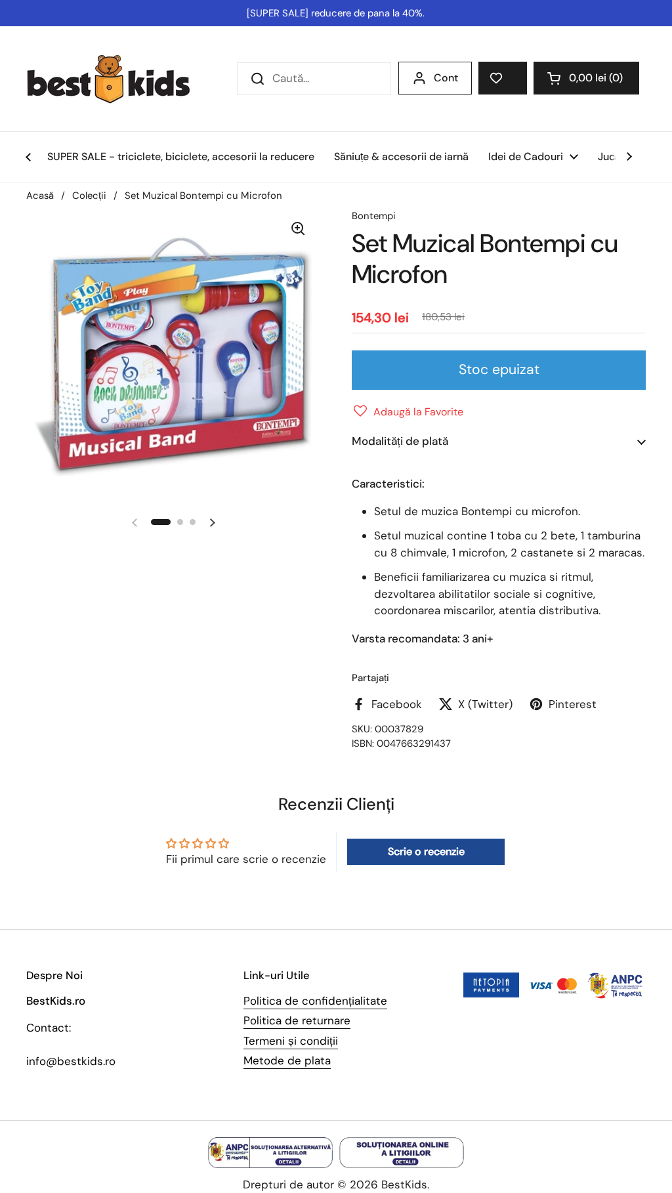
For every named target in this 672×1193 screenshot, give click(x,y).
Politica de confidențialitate (315, 1001)
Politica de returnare (296, 1020)
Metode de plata (287, 1060)
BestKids (404, 1184)
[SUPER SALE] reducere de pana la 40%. (336, 13)
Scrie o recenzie (426, 851)
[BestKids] (118, 79)
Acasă (40, 195)
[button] (586, 78)
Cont (446, 78)
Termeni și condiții (290, 1041)
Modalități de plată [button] (400, 441)
